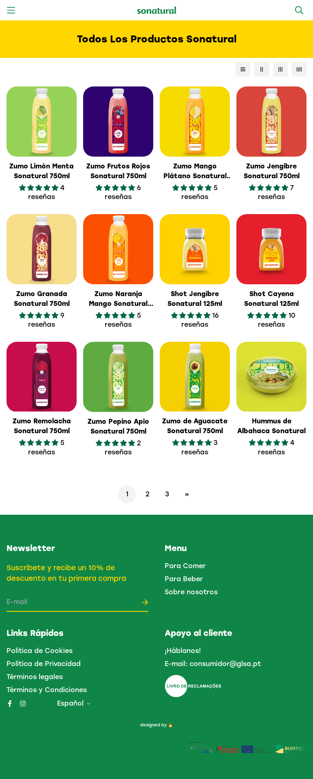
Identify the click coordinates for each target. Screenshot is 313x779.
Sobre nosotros (191, 592)
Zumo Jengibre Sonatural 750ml (272, 171)
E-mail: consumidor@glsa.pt (213, 664)
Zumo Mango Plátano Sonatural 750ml (195, 171)
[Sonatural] (156, 10)
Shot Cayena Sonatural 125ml (271, 299)
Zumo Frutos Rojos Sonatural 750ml (118, 171)
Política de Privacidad (44, 664)
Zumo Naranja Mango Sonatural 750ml (118, 299)
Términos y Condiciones (47, 690)
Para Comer (185, 566)
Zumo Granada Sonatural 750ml (42, 299)
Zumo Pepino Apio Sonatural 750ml (118, 426)
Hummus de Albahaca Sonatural (271, 426)
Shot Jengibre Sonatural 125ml (195, 299)
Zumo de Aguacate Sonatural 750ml (194, 426)
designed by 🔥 (156, 725)
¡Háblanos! (183, 651)
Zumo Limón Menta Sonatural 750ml (41, 171)
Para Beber (184, 579)
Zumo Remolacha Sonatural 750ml (42, 426)
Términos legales (35, 677)
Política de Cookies (40, 651)
